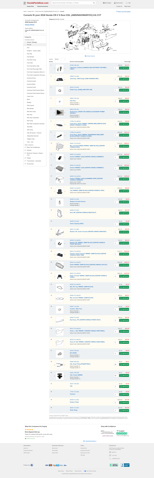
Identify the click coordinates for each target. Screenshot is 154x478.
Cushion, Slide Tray (76, 308)
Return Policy (69, 471)
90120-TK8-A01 (74, 350)
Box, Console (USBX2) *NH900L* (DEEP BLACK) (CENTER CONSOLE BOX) (87, 146)
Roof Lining (30, 120)
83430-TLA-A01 (74, 399)
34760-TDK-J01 (74, 65)
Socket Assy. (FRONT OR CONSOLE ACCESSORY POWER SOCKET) (87, 112)
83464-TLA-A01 (74, 317)
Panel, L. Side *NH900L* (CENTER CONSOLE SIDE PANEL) (87, 331)
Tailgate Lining (30, 139)
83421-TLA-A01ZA (75, 273)
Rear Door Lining (31, 111)
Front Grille (30, 63)
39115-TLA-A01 (74, 87)
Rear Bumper (30, 108)
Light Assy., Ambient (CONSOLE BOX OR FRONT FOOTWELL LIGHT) (88, 68)
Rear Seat (29, 114)
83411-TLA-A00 (74, 229)
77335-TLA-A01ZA (75, 121)
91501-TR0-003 (74, 372)
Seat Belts (29, 126)
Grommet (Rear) (31, 84)
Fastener (72, 394)
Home (25, 11)
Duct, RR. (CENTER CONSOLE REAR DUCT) (83, 212)
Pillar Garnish (30, 105)
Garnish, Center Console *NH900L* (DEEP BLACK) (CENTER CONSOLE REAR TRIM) (88, 254)
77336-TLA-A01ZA (75, 132)
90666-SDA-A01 (74, 361)
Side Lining (30, 129)
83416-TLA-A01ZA (75, 240)
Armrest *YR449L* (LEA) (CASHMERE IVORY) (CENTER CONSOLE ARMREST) (86, 179)
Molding (29, 102)
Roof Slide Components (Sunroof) (35, 123)
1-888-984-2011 (116, 458)
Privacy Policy (78, 471)
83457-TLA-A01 (74, 306)
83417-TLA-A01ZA (75, 328)
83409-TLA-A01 (74, 221)
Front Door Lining (31, 60)
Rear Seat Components (33, 117)
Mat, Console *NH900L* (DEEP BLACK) (81, 297)
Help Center (127, 6)
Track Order (55, 450)
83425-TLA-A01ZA (75, 284)
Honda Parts (30, 6)
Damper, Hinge (74, 402)
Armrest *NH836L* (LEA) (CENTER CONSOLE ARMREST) (87, 167)
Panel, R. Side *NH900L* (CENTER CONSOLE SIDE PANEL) (87, 342)
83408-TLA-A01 (74, 210)
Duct (28, 47)
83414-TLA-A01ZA (75, 262)
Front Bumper (30, 56)
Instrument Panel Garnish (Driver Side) (36, 90)
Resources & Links (85, 452)
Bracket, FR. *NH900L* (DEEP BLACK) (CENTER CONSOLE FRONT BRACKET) (87, 243)
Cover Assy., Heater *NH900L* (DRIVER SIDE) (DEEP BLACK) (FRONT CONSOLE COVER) (88, 124)
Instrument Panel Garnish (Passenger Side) (36, 93)
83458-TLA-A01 (74, 199)
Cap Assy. (73, 100)
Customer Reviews (28, 450)
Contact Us (119, 6)
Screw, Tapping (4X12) (76, 223)
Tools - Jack (30, 142)
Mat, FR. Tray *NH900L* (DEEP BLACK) (81, 286)
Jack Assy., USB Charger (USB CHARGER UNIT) (84, 78)
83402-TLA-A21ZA (75, 176)
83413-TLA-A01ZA (75, 251)
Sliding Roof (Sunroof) (32, 136)
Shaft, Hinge (73, 410)
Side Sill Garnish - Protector (34, 133)
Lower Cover (30, 96)
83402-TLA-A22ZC (75, 165)
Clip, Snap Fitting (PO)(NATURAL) (80, 364)
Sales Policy (61, 471)
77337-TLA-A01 (74, 391)
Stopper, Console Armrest (77, 201)
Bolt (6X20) (73, 353)
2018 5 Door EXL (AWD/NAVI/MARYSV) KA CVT (47, 11)
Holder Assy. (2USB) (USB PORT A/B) (81, 89)
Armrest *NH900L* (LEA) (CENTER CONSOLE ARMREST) (87, 156)
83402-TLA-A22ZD (75, 154)
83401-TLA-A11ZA (75, 143)
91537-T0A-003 (74, 383)
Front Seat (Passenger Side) (34, 69)
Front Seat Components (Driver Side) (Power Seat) (36, 72)
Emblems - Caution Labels (34, 50)
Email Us (114, 452)
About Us (26, 448)
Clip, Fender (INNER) (76, 375)
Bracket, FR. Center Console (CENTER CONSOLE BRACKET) (88, 231)
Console (29, 44)
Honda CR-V (31, 11)
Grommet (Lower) (31, 81)
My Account (55, 448)
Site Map (83, 455)
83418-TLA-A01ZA (75, 339)
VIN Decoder (27, 452)
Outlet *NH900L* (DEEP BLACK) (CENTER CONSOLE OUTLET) (88, 264)
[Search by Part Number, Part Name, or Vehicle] (94, 3)
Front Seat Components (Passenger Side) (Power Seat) (36, 75)
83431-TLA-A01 (74, 407)
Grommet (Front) (31, 78)
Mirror (28, 99)
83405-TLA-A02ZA (75, 188)
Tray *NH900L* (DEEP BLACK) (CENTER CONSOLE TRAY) (87, 190)
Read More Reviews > (91, 441)
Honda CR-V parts (85, 417)
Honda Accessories (42, 6)
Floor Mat (29, 53)
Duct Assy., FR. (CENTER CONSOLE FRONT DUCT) (85, 320)
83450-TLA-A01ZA (75, 295)
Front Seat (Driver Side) (33, 66)
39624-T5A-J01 (74, 109)
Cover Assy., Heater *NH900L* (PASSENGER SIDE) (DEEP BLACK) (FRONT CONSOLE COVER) (87, 135)
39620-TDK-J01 (74, 98)
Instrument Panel (31, 87)
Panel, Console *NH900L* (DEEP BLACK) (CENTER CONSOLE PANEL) (88, 276)
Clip (71, 386)
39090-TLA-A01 (74, 76)
